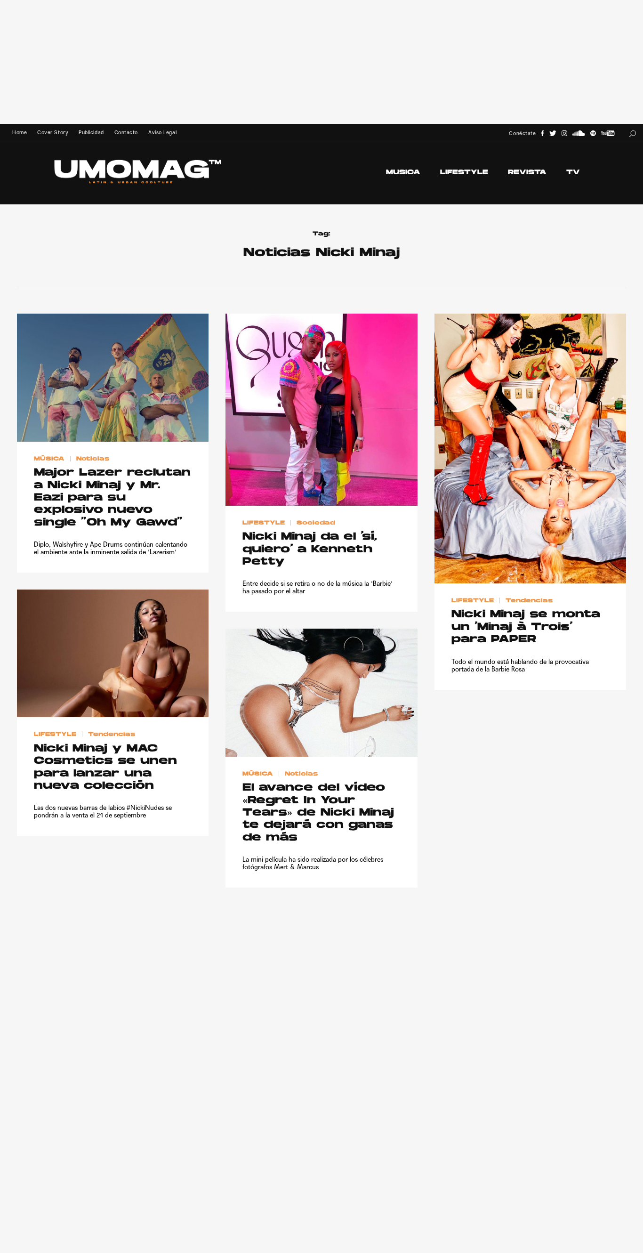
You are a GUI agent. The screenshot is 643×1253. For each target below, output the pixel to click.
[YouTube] (607, 133)
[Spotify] (593, 133)
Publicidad (91, 132)
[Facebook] (542, 133)
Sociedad (316, 522)
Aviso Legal (162, 132)
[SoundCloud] (578, 133)
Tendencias (529, 600)
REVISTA (527, 172)
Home (19, 132)
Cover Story (52, 132)
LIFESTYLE (464, 172)
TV (573, 172)
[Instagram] (564, 133)
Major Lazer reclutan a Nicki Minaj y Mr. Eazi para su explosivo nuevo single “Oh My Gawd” (112, 498)
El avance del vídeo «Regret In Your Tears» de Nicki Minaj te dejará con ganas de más (318, 813)
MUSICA (403, 172)
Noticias (92, 458)
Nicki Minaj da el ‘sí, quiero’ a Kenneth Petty (309, 549)
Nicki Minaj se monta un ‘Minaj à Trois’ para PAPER (525, 627)
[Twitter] (552, 133)
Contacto (126, 132)
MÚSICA (49, 458)
